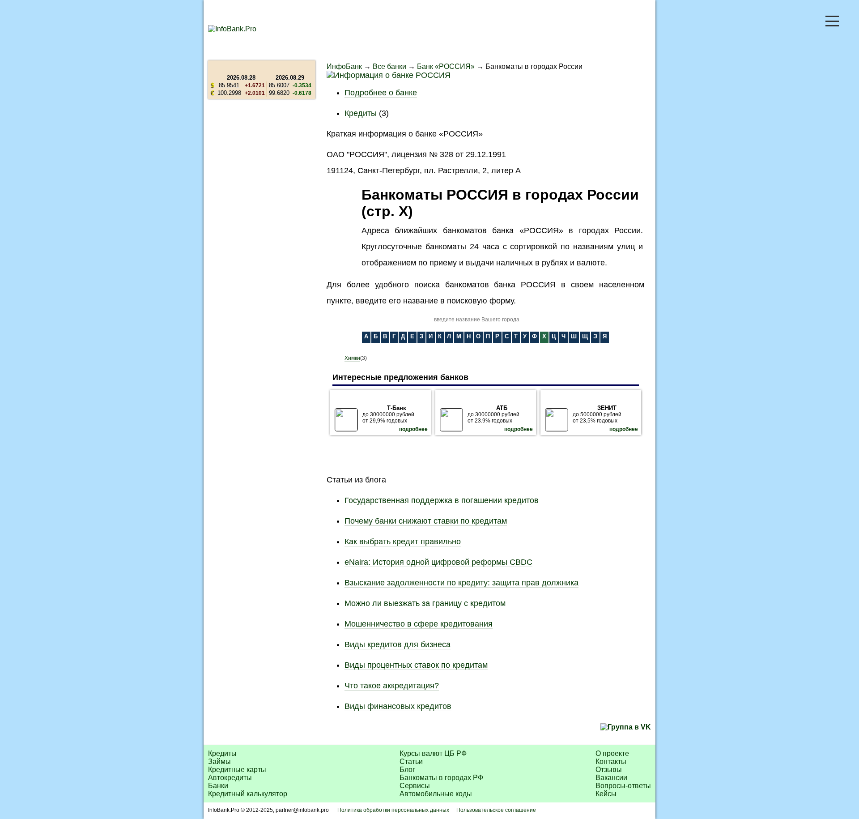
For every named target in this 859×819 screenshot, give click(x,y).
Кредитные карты (237, 769)
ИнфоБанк (344, 66)
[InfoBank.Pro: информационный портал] (232, 29)
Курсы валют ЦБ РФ (433, 753)
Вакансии (611, 777)
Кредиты (360, 113)
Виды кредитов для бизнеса (397, 644)
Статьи (411, 761)
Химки (352, 358)
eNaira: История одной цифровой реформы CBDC (438, 562)
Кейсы (606, 794)
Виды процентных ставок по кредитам (416, 665)
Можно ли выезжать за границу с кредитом (425, 603)
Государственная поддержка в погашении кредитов (441, 500)
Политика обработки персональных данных (393, 810)
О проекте (612, 753)
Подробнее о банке (380, 92)
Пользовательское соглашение (496, 810)
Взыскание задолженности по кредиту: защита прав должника (461, 582)
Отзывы (608, 769)
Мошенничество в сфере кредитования (418, 623)
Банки (218, 785)
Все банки (389, 66)
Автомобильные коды (436, 794)
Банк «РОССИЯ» (446, 66)
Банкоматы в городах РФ (441, 777)
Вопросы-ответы (623, 785)
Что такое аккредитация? (391, 685)
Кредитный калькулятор (247, 794)
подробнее (413, 429)
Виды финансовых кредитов (397, 706)
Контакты (610, 761)
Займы (219, 761)
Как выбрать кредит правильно (402, 541)
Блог (407, 769)
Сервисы (415, 785)
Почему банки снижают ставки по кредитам (425, 520)
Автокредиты (230, 777)
